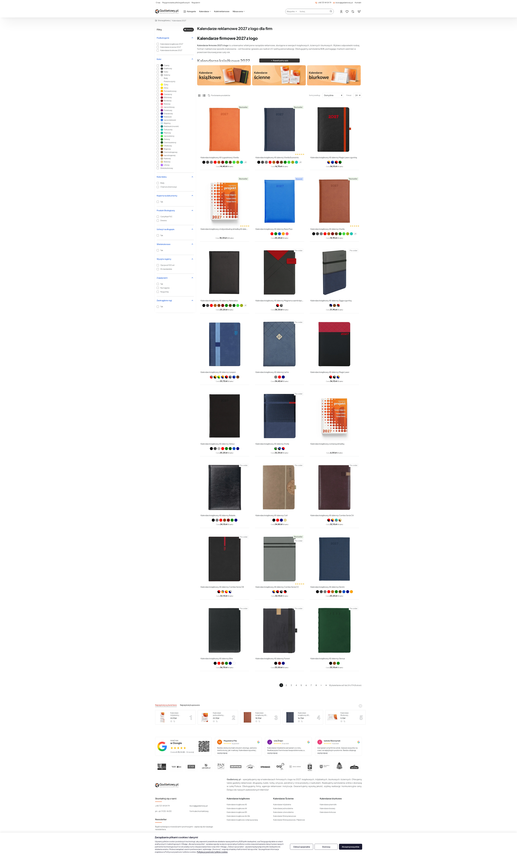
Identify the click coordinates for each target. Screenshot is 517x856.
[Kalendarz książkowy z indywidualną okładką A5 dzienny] (225, 201)
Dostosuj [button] (326, 847)
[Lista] (204, 95)
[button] (279, 61)
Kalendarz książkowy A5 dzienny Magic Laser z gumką (333, 157)
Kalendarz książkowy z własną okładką (327, 444)
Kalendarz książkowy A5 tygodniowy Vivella (220, 157)
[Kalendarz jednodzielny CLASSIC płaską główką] (205, 717)
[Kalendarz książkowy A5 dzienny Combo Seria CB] (225, 559)
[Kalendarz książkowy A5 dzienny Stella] (279, 416)
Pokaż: (349, 95)
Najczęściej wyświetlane (166, 705)
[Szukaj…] (331, 11)
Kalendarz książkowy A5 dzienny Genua (327, 658)
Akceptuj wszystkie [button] (350, 847)
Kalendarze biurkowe (331, 798)
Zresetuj (189, 30)
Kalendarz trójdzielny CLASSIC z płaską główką (177, 714)
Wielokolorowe (163, 244)
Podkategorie (163, 38)
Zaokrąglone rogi (164, 300)
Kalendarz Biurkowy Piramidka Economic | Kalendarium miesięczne (345, 714)
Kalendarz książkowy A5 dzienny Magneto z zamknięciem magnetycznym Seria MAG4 (279, 300)
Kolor (159, 59)
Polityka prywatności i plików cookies (212, 852)
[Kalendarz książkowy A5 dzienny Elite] (225, 631)
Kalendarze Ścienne (283, 798)
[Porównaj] (353, 11)
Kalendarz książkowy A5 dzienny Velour (218, 444)
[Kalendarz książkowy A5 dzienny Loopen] (225, 344)
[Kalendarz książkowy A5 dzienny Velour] (225, 416)
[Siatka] (199, 95)
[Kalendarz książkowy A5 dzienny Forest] (279, 631)
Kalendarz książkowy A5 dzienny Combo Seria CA (332, 515)
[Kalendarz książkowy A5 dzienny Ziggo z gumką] (334, 273)
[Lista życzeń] (347, 11)
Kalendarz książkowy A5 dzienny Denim (327, 587)
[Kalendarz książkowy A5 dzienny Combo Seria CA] (334, 487)
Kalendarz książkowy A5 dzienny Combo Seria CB (222, 587)
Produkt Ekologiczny (166, 210)
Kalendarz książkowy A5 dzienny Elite (217, 658)
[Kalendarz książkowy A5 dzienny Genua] (334, 631)
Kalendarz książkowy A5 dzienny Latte (272, 372)
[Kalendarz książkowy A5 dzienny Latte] (279, 344)
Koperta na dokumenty (167, 195)
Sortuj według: (314, 95)
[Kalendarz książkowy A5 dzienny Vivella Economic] (279, 130)
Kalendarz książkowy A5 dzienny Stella (272, 444)
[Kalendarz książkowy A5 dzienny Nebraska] (225, 273)
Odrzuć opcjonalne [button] (301, 847)
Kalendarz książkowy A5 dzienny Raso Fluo (274, 229)
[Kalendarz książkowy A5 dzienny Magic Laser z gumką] (334, 130)
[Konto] (341, 11)
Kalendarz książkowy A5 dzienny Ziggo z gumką (331, 300)
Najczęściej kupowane (190, 705)
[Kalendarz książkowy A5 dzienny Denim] (334, 559)
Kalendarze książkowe (238, 798)
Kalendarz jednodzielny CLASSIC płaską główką (219, 714)
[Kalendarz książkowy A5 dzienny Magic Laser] (334, 344)
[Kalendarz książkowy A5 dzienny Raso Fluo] (279, 201)
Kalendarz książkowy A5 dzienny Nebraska (219, 300)
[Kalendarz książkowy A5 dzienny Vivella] (334, 201)
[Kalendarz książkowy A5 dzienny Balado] (225, 487)
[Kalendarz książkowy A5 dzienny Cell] (279, 487)
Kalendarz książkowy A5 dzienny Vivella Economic (277, 157)
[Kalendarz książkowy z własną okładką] (334, 416)
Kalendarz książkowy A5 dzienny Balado (218, 515)
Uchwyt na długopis (165, 229)
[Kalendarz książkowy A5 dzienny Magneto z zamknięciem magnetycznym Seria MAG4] (279, 273)
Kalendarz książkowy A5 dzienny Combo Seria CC (277, 587)
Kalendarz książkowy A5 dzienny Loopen (218, 372)
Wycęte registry (164, 259)
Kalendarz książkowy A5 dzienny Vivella (327, 229)
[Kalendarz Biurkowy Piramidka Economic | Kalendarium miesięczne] (332, 717)
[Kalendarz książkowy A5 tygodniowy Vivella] (225, 130)
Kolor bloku (162, 177)
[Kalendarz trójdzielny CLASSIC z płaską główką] (162, 717)
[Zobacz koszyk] (359, 11)
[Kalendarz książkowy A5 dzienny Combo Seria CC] (279, 559)
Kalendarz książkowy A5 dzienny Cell (271, 515)
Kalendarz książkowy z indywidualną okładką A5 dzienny (225, 229)
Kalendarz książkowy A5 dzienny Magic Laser (329, 372)
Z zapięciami (162, 278)
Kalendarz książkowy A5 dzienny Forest (273, 658)
